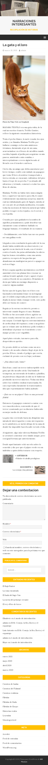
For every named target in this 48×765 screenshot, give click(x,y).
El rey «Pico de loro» (12, 604)
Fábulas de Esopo (10, 706)
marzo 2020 (8, 670)
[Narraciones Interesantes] (24, 14)
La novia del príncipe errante (16, 600)
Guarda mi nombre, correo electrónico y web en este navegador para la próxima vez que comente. (24, 550)
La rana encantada (11, 591)
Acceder (6, 734)
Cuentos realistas (10, 693)
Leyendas (7, 715)
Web (5, 539)
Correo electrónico (11, 531)
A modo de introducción (24, 618)
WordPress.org (9, 747)
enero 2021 (7, 656)
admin (23, 50)
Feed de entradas (10, 738)
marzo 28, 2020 (11, 50)
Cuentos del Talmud (11, 688)
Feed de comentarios (12, 743)
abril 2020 (7, 665)
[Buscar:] (24, 570)
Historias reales (10, 711)
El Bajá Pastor (9, 586)
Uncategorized (9, 720)
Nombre (6, 524)
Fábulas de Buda (10, 702)
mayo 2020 (7, 661)
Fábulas (6, 697)
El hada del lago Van (11, 595)
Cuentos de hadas (10, 684)
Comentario (8, 503)
